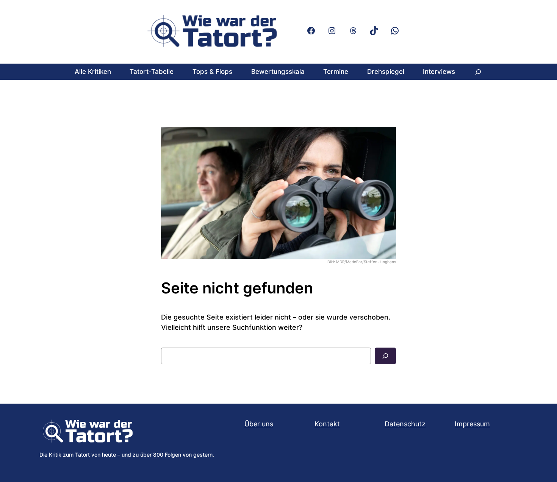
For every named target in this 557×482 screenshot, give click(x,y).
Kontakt (327, 424)
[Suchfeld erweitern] (478, 72)
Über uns (258, 424)
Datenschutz (405, 424)
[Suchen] (385, 356)
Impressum (472, 424)
